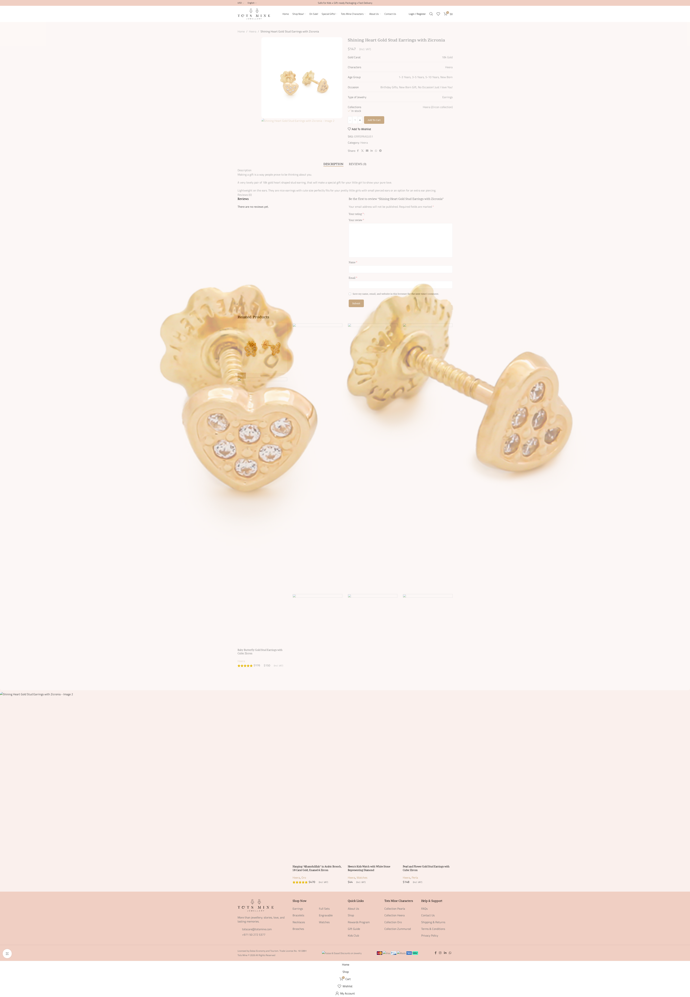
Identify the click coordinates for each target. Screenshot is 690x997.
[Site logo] (254, 13)
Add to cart (374, 120)
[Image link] (256, 905)
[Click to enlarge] (7, 953)
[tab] (333, 164)
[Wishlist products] (438, 14)
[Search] (431, 14)
